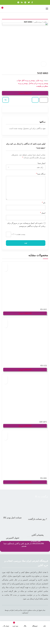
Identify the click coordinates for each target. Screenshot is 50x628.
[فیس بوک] (32, 2)
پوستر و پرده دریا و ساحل (38, 83)
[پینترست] (25, 2)
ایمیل (42, 213)
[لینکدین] (21, 2)
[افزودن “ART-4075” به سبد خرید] (5, 377)
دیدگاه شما (40, 174)
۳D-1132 (43, 366)
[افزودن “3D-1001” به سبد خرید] (5, 433)
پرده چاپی (38, 22)
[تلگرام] (18, 2)
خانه (45, 22)
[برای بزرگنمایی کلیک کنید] (43, 63)
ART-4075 (43, 422)
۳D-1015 (43, 309)
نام (43, 203)
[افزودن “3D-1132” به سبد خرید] (5, 321)
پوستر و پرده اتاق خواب (26, 80)
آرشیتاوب (25, 613)
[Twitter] (29, 2)
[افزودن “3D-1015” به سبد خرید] (5, 265)
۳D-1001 (43, 478)
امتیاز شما (41, 163)
